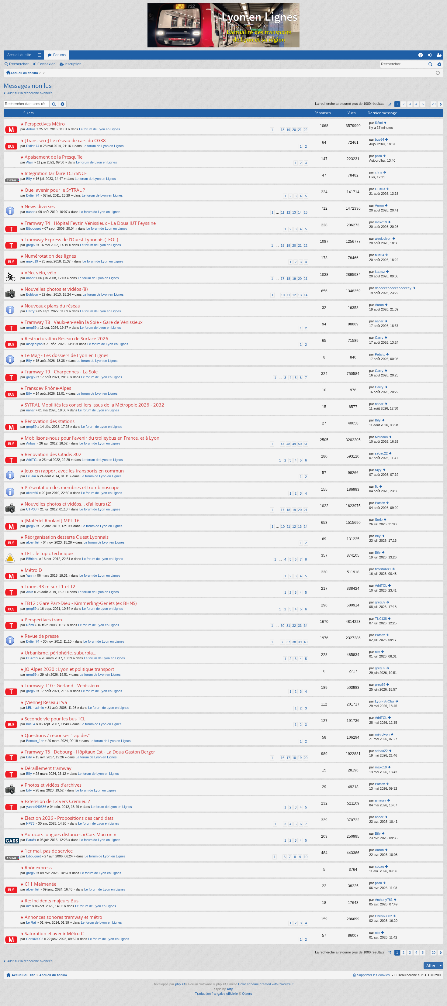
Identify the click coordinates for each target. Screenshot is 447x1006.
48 (288, 444)
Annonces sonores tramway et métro (63, 917)
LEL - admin (35, 707)
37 (288, 642)
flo (376, 486)
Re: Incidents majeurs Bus (51, 901)
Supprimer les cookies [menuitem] (373, 975)
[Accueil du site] (223, 25)
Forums (59, 55)
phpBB (180, 984)
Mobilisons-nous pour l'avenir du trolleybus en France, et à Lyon (92, 438)
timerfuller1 (383, 569)
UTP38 (31, 509)
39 (300, 642)
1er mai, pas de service (49, 851)
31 (288, 625)
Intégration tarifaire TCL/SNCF (56, 173)
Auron (379, 205)
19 (288, 130)
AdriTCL (32, 460)
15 (305, 212)
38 (294, 642)
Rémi (379, 123)
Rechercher (19, 64)
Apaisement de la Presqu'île (53, 157)
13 (294, 212)
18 (282, 130)
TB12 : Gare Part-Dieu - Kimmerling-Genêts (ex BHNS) (81, 603)
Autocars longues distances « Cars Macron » (70, 834)
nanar (30, 212)
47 (282, 444)
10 (283, 295)
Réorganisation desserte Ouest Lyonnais (67, 537)
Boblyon (32, 294)
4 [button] (416, 104)
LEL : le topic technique (49, 553)
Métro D (33, 570)
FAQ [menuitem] (422, 56)
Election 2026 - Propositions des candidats (69, 818)
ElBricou (32, 559)
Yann (29, 575)
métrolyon (382, 734)
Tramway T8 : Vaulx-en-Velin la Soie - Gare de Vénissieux (84, 322)
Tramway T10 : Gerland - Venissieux (62, 685)
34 (305, 625)
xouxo (379, 866)
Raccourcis (40, 56)
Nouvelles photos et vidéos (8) (56, 289)
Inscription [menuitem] (440, 56)
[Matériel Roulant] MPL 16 (52, 521)
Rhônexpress (38, 867)
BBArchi (32, 658)
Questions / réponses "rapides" (57, 735)
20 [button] (433, 104)
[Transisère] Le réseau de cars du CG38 (65, 140)
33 (300, 625)
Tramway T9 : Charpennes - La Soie (61, 372)
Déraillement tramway (48, 768)
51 (305, 444)
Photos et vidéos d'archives (53, 785)
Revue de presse (42, 636)
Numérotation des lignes (50, 256)
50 (300, 444)
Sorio (379, 519)
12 (288, 212)
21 (300, 130)
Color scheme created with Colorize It (265, 984)
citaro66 (32, 493)
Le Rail (31, 476)
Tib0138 (381, 618)
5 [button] (423, 104)
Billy (29, 178)
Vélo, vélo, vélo (40, 273)
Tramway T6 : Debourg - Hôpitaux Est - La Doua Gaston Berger (90, 752)
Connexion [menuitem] (431, 56)
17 (282, 278)
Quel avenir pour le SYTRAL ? (55, 190)
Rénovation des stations (49, 421)
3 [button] (410, 104)
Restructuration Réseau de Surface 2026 (66, 339)
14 (300, 212)
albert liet (32, 542)
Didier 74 (32, 146)
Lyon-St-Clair (384, 701)
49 (294, 444)
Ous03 (380, 189)
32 (294, 625)
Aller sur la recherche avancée (30, 93)
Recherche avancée (439, 64)
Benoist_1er (35, 741)
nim (377, 652)
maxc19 (381, 222)
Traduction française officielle (216, 993)
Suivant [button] (440, 104)
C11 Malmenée (40, 884)
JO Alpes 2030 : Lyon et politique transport (69, 669)
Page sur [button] (389, 104)
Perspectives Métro (45, 124)
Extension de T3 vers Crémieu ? (57, 801)
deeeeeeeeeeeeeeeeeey (393, 288)
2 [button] (403, 104)
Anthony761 (384, 899)
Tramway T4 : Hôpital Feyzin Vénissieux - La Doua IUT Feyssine (90, 223)
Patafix (380, 354)
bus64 (379, 139)
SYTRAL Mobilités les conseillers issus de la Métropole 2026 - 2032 (94, 405)
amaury (380, 800)
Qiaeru (247, 993)
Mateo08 (381, 437)
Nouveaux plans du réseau (52, 306)
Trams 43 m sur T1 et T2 (50, 586)
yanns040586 (36, 807)
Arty (230, 989)
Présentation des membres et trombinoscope (72, 487)
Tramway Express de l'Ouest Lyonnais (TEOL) (71, 239)
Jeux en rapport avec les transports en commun (74, 471)
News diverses (40, 206)
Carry (30, 311)
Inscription (72, 64)
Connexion (46, 64)
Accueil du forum (24, 73)
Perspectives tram (43, 620)
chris (378, 172)
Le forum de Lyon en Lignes (99, 129)
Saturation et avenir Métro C (54, 933)
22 (305, 130)
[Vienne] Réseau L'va (46, 702)
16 (282, 758)
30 (282, 625)
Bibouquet (33, 228)
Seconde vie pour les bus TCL (55, 719)
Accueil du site (19, 55)
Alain (29, 162)
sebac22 (381, 453)
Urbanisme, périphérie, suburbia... (60, 653)
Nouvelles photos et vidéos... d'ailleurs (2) (68, 504)
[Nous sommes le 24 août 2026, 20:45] (438, 73)
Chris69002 (383, 916)
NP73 (30, 823)
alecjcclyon (383, 238)
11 (282, 212)
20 (294, 130)
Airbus (31, 129)
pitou (378, 156)
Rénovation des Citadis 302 (53, 454)
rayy (378, 470)
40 (305, 642)
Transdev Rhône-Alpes (48, 388)
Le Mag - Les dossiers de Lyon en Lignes (66, 355)
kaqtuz (380, 271)
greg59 (31, 245)
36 (282, 642)
